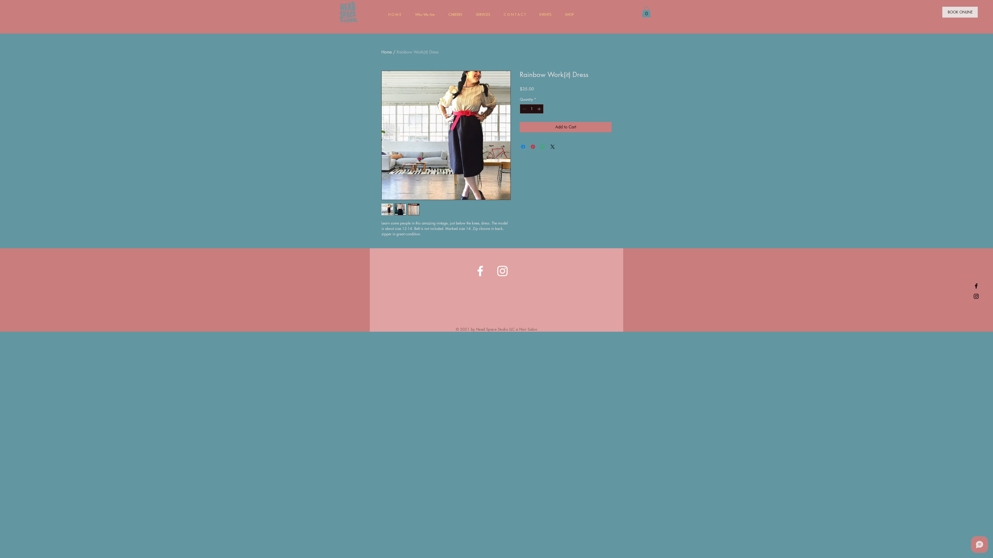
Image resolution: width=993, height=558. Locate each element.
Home (386, 52)
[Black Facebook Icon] (976, 286)
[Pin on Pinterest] (533, 147)
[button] (646, 11)
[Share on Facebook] (523, 147)
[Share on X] (553, 147)
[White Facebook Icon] (480, 271)
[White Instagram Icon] (502, 271)
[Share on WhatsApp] (543, 147)
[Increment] (539, 108)
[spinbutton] (531, 108)
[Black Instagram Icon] (976, 296)
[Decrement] (524, 108)
